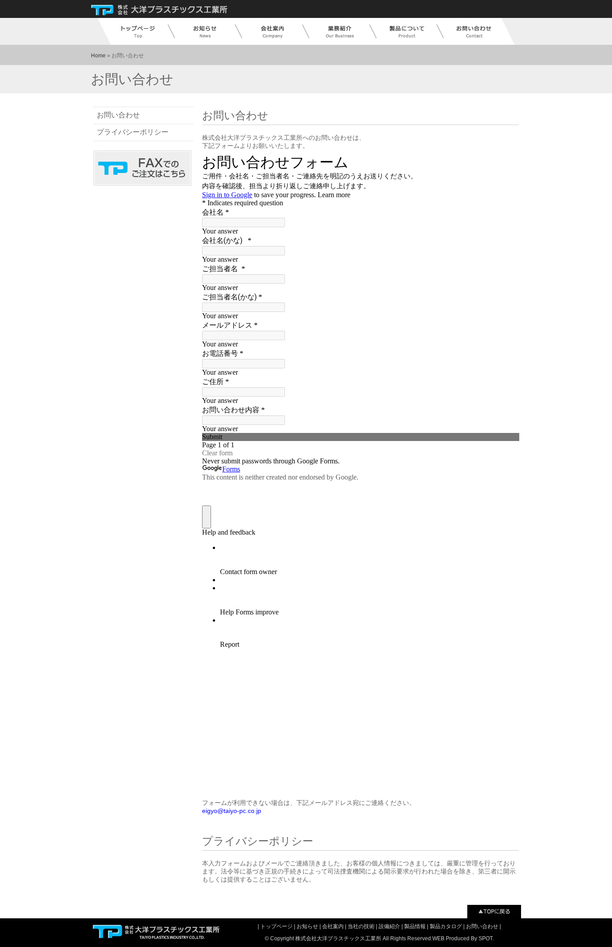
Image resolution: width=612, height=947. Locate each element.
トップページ (277, 926)
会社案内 (333, 926)
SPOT (485, 938)
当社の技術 (362, 926)
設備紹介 (390, 926)
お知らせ (308, 926)
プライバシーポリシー (132, 132)
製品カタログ (446, 926)
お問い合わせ (118, 115)
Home (98, 55)
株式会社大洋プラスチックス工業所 (338, 938)
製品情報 (415, 926)
